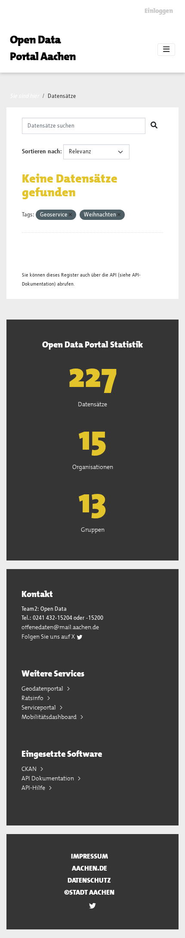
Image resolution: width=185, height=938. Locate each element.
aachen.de (89, 868)
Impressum (89, 856)
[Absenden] (154, 126)
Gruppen (93, 529)
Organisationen (92, 467)
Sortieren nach (41, 152)
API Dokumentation (48, 778)
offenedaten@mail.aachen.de (60, 627)
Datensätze (62, 96)
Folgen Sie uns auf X (49, 636)
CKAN (30, 769)
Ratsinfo (33, 698)
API (113, 275)
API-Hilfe (34, 788)
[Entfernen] (70, 215)
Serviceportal (39, 707)
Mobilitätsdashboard (50, 717)
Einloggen (159, 10)
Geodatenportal (43, 688)
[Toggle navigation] (166, 49)
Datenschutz (89, 880)
